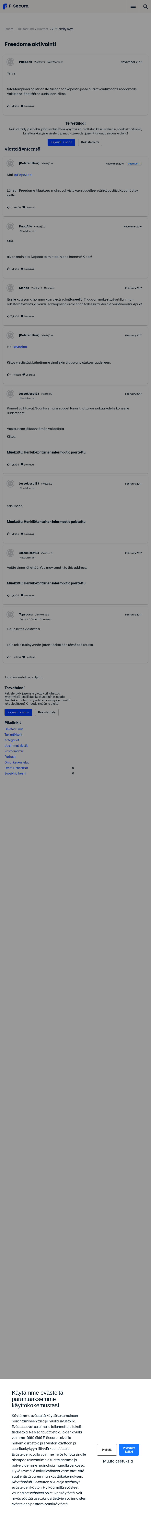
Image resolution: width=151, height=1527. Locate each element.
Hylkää (106, 1449)
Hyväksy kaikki (129, 1449)
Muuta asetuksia (118, 1461)
